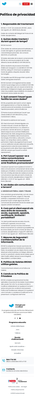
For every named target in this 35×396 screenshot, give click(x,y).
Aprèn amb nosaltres (17, 346)
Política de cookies (14, 387)
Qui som (17, 343)
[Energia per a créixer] (4, 4)
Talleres (17, 333)
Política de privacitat (17, 390)
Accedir (26, 4)
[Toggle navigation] (31, 3)
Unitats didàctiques (17, 326)
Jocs (17, 330)
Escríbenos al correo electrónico (17, 371)
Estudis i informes (17, 350)
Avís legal (24, 387)
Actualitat (17, 353)
